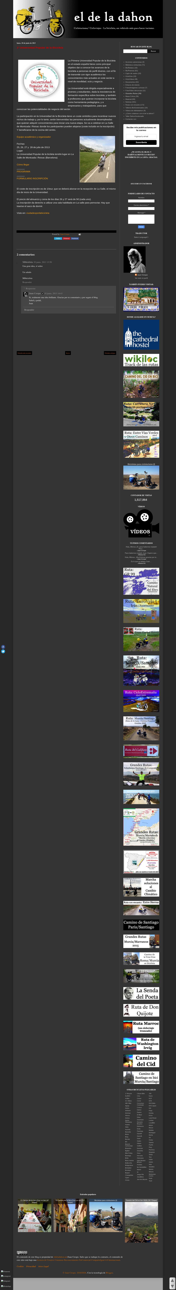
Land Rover (152, 1118)
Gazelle (139, 1133)
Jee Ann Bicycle (142, 1179)
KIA (150, 1108)
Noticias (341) (130, 102)
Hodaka (139, 1165)
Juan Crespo (35, 293)
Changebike (129, 1175)
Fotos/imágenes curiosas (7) (136, 88)
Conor (139, 1101)
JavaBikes (140, 1177)
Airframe (128, 1110)
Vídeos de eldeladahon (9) (135, 111)
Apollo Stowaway (128, 1121)
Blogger (109, 1272)
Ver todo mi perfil (141, 278)
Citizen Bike (141, 1093)
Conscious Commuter (140, 1104)
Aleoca (127, 1115)
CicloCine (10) (130, 76)
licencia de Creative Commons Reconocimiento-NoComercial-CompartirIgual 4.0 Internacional (78, 1259)
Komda (151, 1113)
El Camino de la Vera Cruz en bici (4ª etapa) (35, 1201)
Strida (151, 1154)
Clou (138, 1096)
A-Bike (127, 1098)
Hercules (140, 1156)
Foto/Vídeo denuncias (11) (135, 90)
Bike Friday (128, 1153)
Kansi (151, 1096)
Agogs (127, 1106)
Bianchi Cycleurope (129, 1145)
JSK (150, 1093)
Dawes (139, 1112)
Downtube (140, 1120)
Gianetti (139, 1136)
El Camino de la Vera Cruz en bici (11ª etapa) (70, 1201)
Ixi (137, 1172)
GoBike (139, 1146)
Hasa (138, 1153)
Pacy (150, 1147)
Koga (150, 1110)
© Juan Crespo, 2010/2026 (74, 1272)
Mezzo (151, 1128)
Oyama (151, 1142)
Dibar (139, 1117)
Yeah (150, 1181)
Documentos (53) (132, 82)
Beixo (127, 1134)
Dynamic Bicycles (140, 1123)
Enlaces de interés (132, 85)
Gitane (139, 1143)
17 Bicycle (128, 1093)
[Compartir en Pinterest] (71, 243)
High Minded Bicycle (141, 1161)
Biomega (128, 1156)
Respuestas (30, 288)
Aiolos (127, 1108)
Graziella (140, 1151)
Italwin (139, 1169)
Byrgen (127, 1173)
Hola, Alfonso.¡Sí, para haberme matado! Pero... (141, 548)
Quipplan (152, 1152)
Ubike (151, 1159)
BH (126, 1142)
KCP (150, 1098)
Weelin (151, 1169)
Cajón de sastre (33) (133, 73)
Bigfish (127, 1151)
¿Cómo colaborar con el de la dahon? (139, 113)
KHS (150, 1101)
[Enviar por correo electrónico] (62, 243)
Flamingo (140, 1131)
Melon (151, 1125)
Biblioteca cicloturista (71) (135, 65)
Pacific (151, 1145)
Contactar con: (131, 119)
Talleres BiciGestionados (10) (136, 108)
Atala (126, 1127)
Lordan (151, 1120)
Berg (126, 1137)
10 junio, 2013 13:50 (43, 262)
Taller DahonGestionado (134, 116)
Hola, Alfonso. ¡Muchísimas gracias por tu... (141, 557)
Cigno (127, 1177)
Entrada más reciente (24, 353)
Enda (138, 1129)
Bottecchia (128, 1163)
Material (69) (130, 99)
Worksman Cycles (152, 1175)
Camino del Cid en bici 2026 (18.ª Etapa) (141, 1200)
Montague (152, 1133)
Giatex (139, 1141)
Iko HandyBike (141, 1167)
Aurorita (127, 1129)
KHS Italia (152, 1103)
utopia (151, 1162)
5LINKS (127, 1096)
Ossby (151, 1140)
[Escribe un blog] (64, 243)
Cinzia (127, 1180)
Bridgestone (129, 1165)
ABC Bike (128, 1103)
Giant (138, 1138)
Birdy (126, 1158)
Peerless (152, 1150)
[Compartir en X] (66, 243)
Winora (151, 1172)
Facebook (75, 238)
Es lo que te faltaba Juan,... (141, 561)
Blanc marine (129, 1160)
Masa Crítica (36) (132, 96)
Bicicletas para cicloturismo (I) (141, 464)
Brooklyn (128, 1170)
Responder (27, 282)
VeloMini (151, 1167)
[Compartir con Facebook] (69, 243)
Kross (151, 1115)
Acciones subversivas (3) (134, 62)
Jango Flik (140, 1174)
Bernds (127, 1139)
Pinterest (66, 238)
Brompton (128, 1168)
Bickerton (128, 1148)
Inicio (68, 353)
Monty (151, 1135)
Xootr (150, 1178)
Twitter (58, 238)
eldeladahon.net (60, 1256)
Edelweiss (140, 1126)
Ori (150, 1137)
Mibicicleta (28, 262)
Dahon (139, 1110)
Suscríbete (141, 142)
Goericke (140, 1148)
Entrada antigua (110, 353)
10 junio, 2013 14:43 (53, 293)
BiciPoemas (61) (131, 71)
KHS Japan (152, 1106)
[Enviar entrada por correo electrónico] (79, 234)
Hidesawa (140, 1158)
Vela (150, 1164)
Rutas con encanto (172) (134, 105)
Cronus (139, 1107)
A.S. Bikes (128, 1101)
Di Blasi (139, 1115)
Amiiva (127, 1118)
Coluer (139, 1098)
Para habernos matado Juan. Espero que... (141, 553)
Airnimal (128, 1113)
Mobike (151, 1130)
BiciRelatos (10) (131, 68)
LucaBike (152, 1123)
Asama (127, 1124)
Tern (150, 1157)
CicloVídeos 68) (131, 79)
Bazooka (128, 1132)
